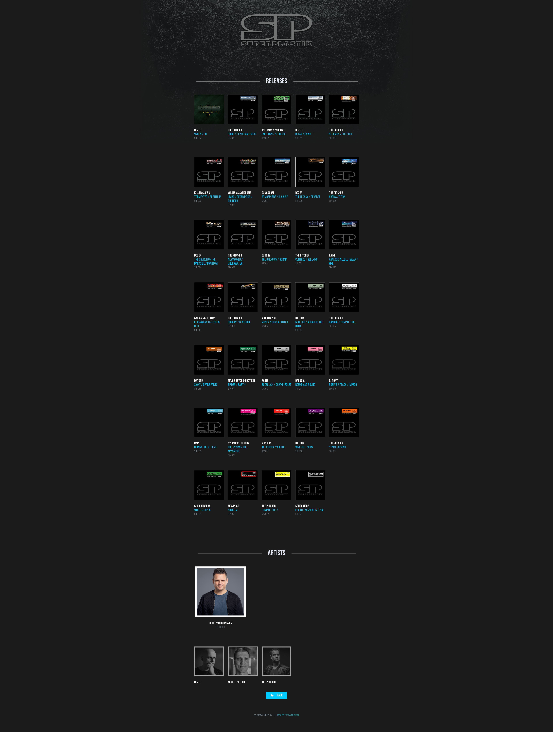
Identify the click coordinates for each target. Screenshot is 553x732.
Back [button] (279, 695)
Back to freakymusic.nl (288, 715)
